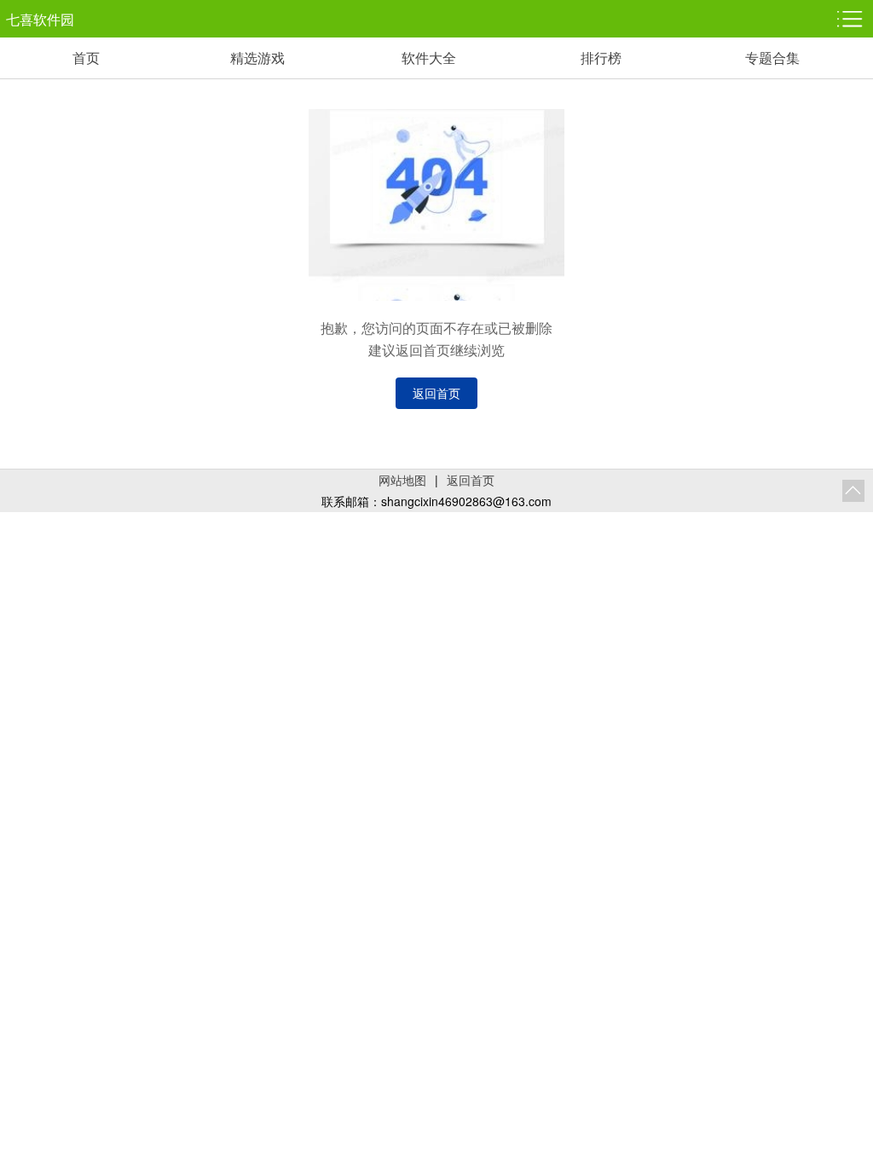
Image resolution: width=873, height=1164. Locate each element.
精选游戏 (257, 57)
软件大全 (429, 57)
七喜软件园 (40, 19)
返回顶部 (853, 491)
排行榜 (601, 57)
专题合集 (772, 57)
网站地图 (402, 479)
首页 (86, 57)
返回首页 (436, 392)
